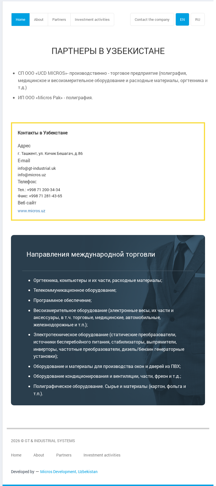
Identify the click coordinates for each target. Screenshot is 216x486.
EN (182, 19)
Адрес (24, 145)
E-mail (24, 160)
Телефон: (27, 181)
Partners (59, 19)
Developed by (22, 471)
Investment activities (92, 19)
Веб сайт (27, 202)
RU (197, 19)
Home (20, 19)
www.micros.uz (31, 210)
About (39, 19)
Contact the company (152, 19)
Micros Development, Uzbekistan (69, 471)
